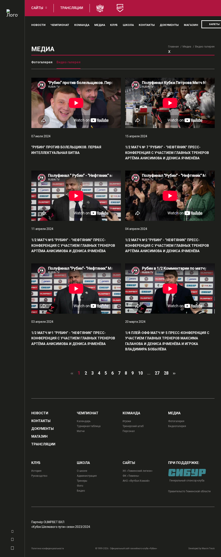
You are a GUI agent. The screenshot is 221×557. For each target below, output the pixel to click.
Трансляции (71, 8)
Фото (80, 485)
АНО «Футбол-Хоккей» (136, 480)
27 (157, 373)
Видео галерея (69, 62)
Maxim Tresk (208, 548)
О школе (82, 470)
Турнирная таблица (89, 426)
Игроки (127, 421)
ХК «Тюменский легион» (138, 470)
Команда (81, 25)
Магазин (191, 25)
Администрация (87, 475)
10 (140, 373)
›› (174, 373)
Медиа (99, 25)
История (36, 470)
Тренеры (82, 480)
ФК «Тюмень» (131, 475)
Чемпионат (60, 25)
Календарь (83, 421)
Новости (38, 25)
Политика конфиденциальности (47, 548)
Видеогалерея (177, 426)
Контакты (147, 25)
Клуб (114, 25)
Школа (128, 25)
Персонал (129, 431)
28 (166, 373)
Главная (173, 46)
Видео (81, 490)
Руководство (39, 475)
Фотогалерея (41, 62)
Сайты (37, 8)
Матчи (81, 431)
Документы (169, 25)
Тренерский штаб (133, 426)
